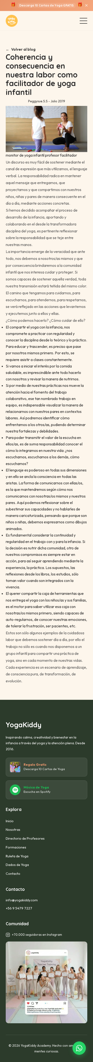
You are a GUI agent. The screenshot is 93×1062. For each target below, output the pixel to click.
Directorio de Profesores (25, 838)
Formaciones (16, 847)
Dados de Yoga (17, 865)
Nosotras (13, 829)
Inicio (10, 821)
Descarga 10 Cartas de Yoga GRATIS (46, 5)
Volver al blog (23, 49)
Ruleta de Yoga (17, 856)
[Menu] (83, 21)
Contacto (13, 873)
